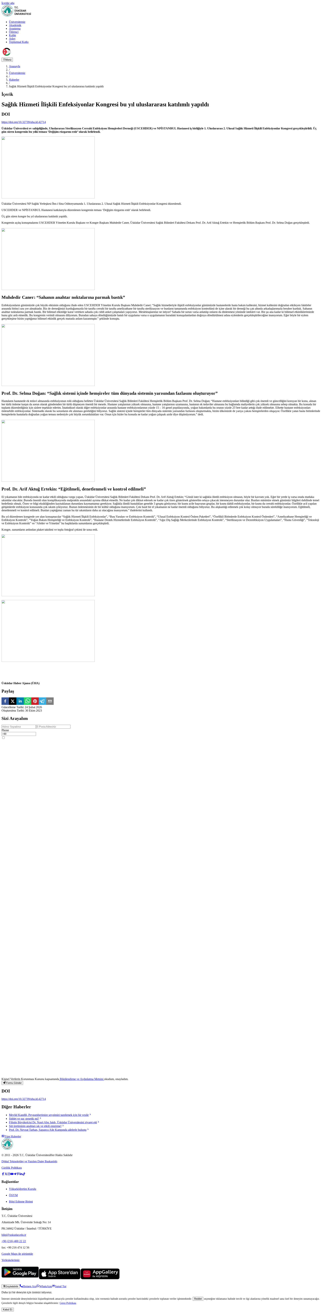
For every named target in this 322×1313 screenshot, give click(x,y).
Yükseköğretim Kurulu (22, 1188)
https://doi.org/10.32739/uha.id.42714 (23, 122)
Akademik (15, 25)
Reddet (198, 1298)
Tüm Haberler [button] (12, 1136)
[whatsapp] (27, 701)
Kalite (12, 35)
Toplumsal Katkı (19, 42)
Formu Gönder (14, 1083)
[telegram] (42, 701)
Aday (12, 38)
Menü (8, 59)
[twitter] (12, 701)
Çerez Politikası (68, 1302)
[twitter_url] (5, 1174)
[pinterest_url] (17, 1174)
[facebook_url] (2, 1174)
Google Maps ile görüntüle (17, 1253)
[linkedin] (20, 701)
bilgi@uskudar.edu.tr (13, 1234)
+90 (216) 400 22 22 (13, 1241)
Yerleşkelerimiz (10, 1260)
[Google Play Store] (20, 1278)
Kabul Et (7, 1309)
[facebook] (5, 701)
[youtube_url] (11, 1174)
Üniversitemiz (17, 21)
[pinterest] (35, 701)
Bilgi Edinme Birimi (21, 1201)
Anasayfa (14, 66)
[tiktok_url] (23, 1174)
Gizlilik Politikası (11, 1167)
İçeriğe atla (7, 3)
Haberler (14, 79)
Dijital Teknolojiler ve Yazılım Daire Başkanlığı (29, 1161)
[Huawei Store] (100, 1278)
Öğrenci (13, 31)
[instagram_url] (8, 1174)
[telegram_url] (14, 1174)
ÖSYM (13, 1195)
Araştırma (14, 28)
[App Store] (59, 1278)
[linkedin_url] (20, 1174)
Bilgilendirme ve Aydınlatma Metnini (81, 1079)
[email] (50, 701)
